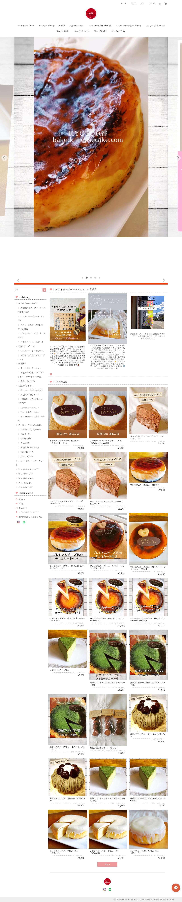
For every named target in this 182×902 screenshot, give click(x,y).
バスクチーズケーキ (46, 26)
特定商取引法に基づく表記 (30, 517)
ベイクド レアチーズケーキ (32, 342)
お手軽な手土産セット (30, 407)
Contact (152, 3)
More (107, 864)
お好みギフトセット (77, 26)
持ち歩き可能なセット (30, 394)
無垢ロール (25, 434)
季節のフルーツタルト (30, 447)
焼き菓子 (62, 26)
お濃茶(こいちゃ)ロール (31, 429)
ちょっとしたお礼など (30, 412)
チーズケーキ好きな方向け (32, 390)
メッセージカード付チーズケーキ (128, 26)
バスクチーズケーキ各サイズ (33, 351)
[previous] (4, 158)
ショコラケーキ (27, 456)
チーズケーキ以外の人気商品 (100, 26)
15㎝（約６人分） (63, 31)
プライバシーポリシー (29, 512)
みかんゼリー (26, 443)
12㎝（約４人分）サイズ (155, 26)
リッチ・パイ (26, 438)
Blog (142, 3)
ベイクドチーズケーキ (26, 26)
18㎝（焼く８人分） (82, 31)
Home (123, 3)
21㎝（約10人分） (119, 31)
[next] (177, 158)
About (133, 3)
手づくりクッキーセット (31, 368)
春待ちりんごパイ (28, 381)
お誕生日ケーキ (27, 452)
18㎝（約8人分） (100, 31)
